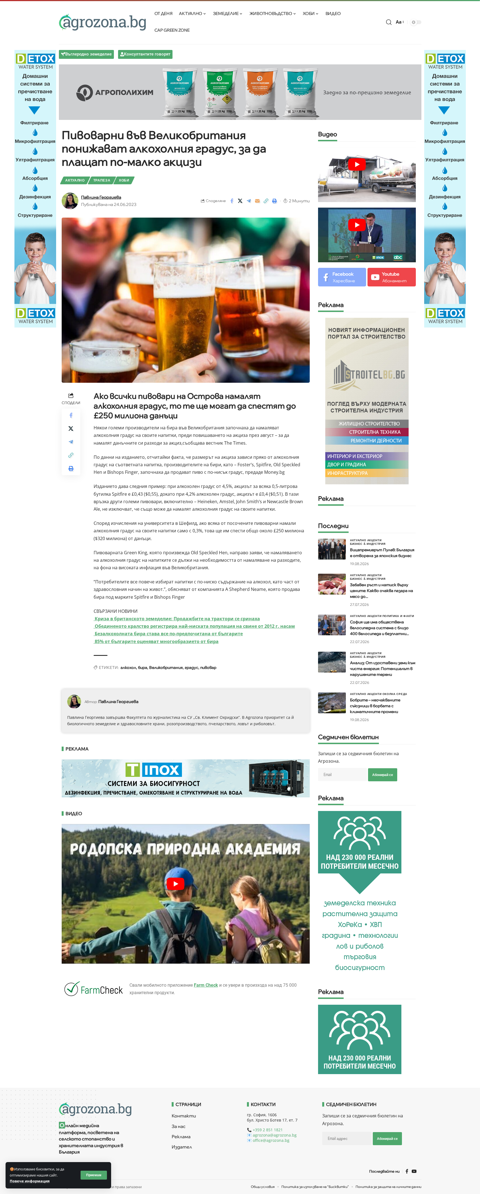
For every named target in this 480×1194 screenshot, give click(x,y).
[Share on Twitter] (240, 201)
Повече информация (30, 1180)
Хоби (124, 180)
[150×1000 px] (35, 188)
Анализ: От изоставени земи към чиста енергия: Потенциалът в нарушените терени (382, 668)
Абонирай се (382, 775)
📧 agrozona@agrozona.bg (272, 1135)
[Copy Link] (266, 201)
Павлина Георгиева (101, 197)
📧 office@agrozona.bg (268, 1140)
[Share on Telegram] (249, 201)
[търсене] (389, 22)
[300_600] (367, 400)
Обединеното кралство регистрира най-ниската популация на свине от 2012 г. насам (194, 626)
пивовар (208, 667)
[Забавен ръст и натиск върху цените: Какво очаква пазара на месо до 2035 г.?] (332, 584)
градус (191, 667)
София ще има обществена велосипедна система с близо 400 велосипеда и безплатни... (379, 627)
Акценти (374, 540)
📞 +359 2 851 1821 (265, 1129)
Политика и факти (398, 615)
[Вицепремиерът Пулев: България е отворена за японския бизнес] (332, 549)
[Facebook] (342, 277)
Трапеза (102, 180)
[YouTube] (414, 1171)
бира (142, 667)
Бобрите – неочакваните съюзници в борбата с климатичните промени (375, 705)
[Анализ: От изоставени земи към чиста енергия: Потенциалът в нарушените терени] (332, 662)
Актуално (75, 180)
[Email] (257, 201)
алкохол (128, 667)
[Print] (275, 201)
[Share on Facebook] (232, 201)
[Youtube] (392, 277)
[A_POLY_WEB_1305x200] (240, 92)
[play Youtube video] (176, 883)
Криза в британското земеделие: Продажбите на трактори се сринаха (177, 619)
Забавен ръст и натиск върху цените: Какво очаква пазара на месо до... (381, 590)
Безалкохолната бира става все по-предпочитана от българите (168, 634)
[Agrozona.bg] (102, 22)
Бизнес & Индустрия (368, 543)
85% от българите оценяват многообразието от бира (156, 641)
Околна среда (394, 693)
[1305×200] (186, 778)
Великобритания (166, 667)
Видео (327, 134)
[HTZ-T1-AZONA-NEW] (108, 1109)
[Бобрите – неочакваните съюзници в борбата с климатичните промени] (332, 702)
